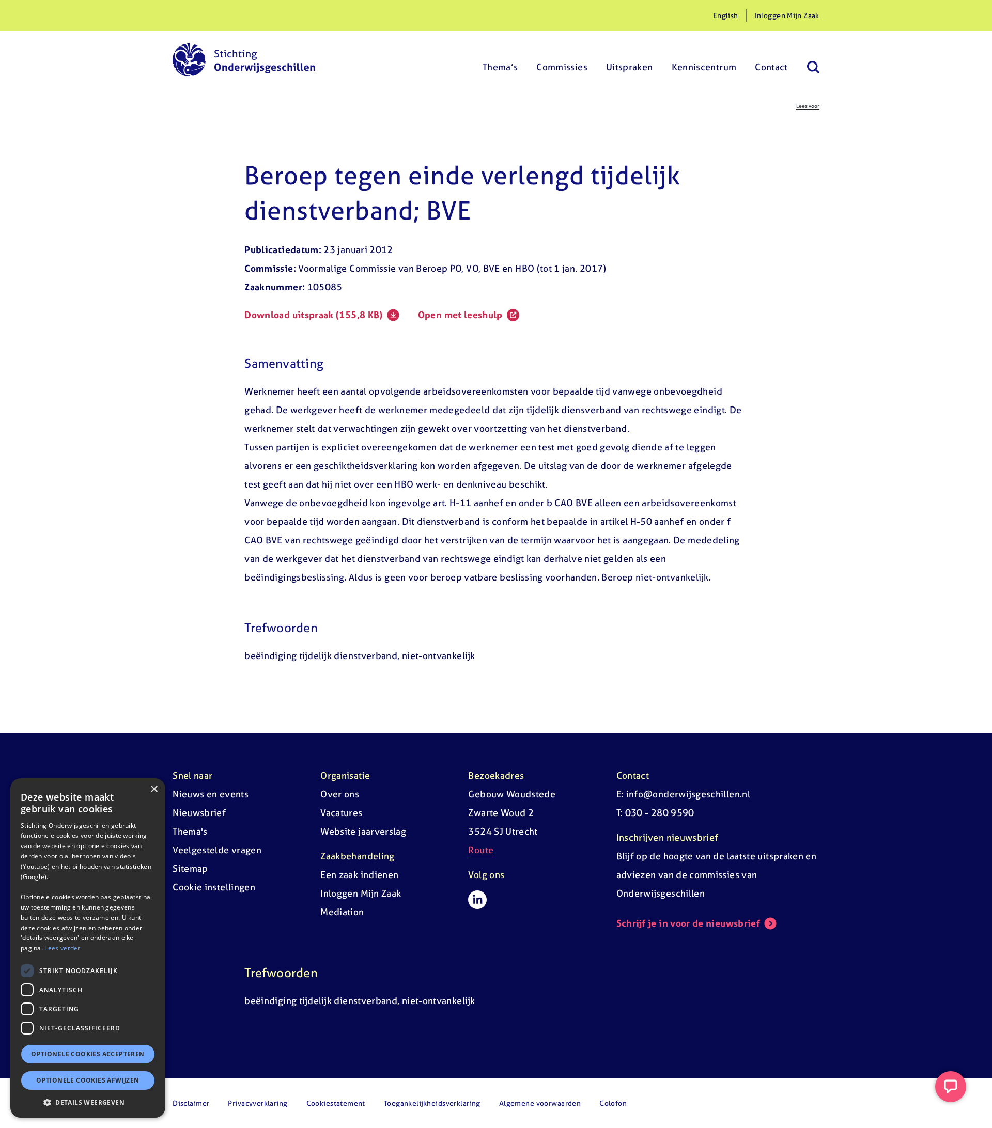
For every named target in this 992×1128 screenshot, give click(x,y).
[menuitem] (500, 60)
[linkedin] (477, 899)
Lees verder (62, 948)
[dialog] (87, 948)
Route (480, 849)
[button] (88, 1102)
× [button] (154, 789)
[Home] (243, 60)
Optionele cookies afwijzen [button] (87, 1080)
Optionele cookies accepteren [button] (87, 1053)
